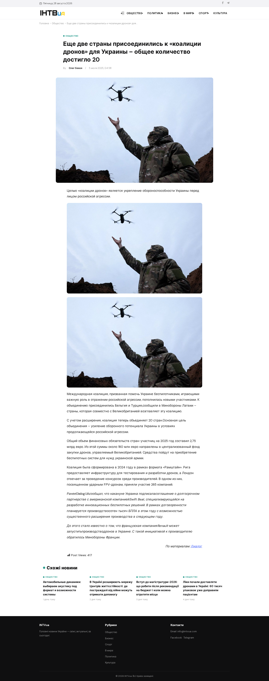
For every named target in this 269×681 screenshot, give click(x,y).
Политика (154, 13)
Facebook (176, 637)
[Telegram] (228, 3)
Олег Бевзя (75, 68)
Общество (134, 13)
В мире (189, 13)
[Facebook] (222, 3)
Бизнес (173, 13)
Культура (220, 13)
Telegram (189, 637)
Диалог (196, 546)
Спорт (203, 13)
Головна (44, 23)
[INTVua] (52, 13)
